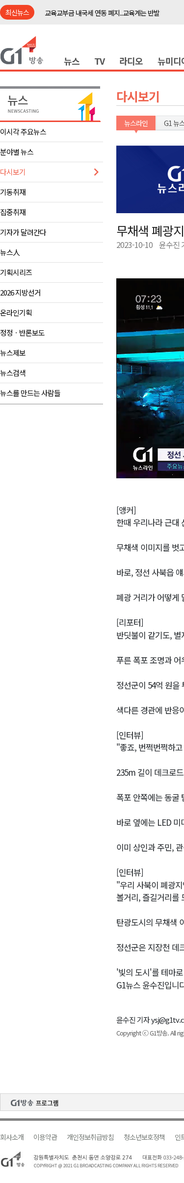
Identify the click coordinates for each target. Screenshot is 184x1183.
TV (99, 60)
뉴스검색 (13, 373)
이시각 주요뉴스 (23, 131)
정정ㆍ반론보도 (22, 332)
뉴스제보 (13, 352)
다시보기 (13, 172)
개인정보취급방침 (90, 1137)
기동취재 (13, 192)
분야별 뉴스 (16, 152)
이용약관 (45, 1137)
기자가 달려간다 (23, 232)
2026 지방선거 (20, 292)
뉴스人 (10, 252)
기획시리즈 (16, 272)
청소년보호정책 (144, 1137)
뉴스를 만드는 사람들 (30, 393)
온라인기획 (16, 312)
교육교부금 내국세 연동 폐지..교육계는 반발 (102, 13)
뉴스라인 (136, 123)
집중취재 (13, 212)
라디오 (131, 60)
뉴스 (71, 60)
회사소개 (12, 1137)
